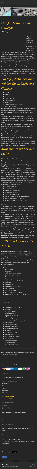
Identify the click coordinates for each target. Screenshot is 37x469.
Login (33, 465)
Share (5, 457)
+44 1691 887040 (9, 396)
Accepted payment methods (9, 365)
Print (4, 465)
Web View (32, 466)
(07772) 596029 (8, 398)
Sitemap (9, 465)
